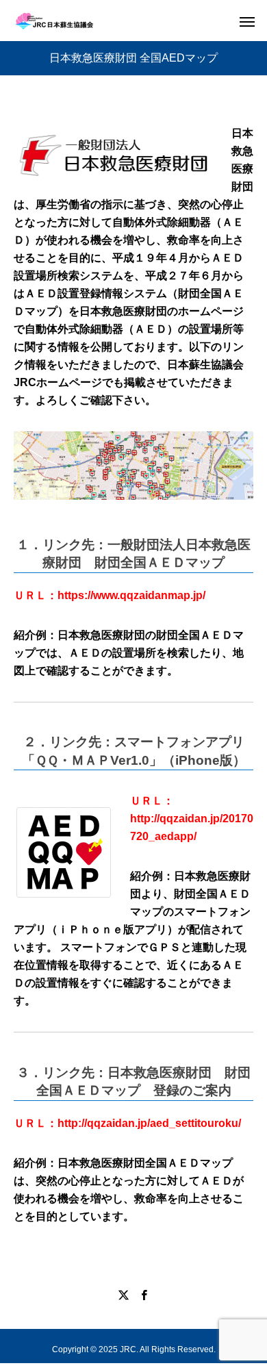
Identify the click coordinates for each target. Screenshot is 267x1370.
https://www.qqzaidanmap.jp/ (131, 595)
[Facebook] (144, 1295)
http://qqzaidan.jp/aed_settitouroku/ (149, 1123)
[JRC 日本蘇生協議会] (54, 20)
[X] (123, 1295)
